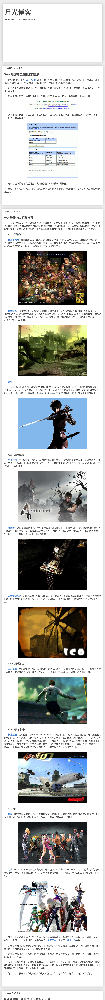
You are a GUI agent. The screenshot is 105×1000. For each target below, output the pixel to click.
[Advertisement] (52, 41)
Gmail (34, 80)
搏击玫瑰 (71, 940)
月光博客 (18, 12)
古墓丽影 (51, 940)
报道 (27, 80)
